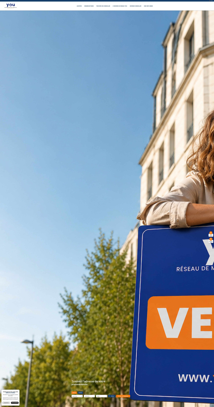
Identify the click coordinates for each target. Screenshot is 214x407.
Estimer (80, 392)
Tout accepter (15, 402)
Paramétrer (6, 402)
